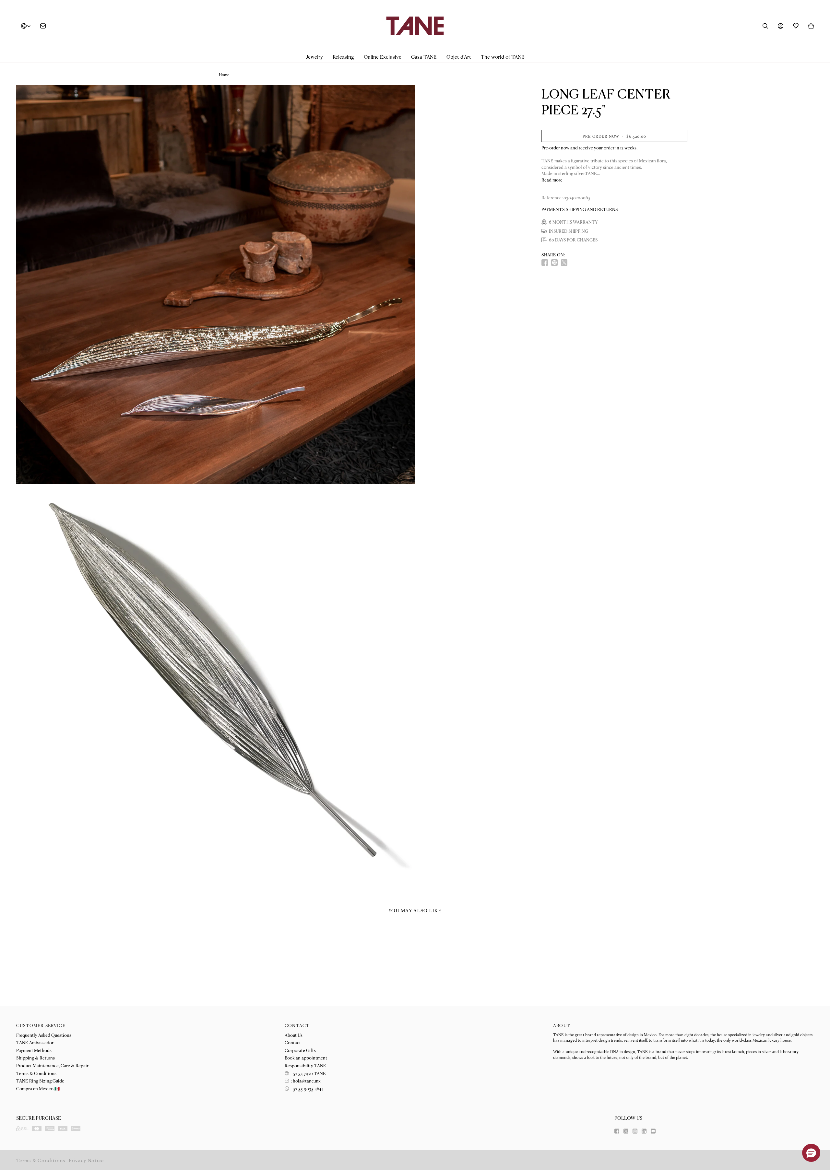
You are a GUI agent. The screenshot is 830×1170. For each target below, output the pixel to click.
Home (224, 74)
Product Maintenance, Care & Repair (52, 1065)
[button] (314, 57)
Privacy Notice (86, 1160)
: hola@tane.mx (305, 1080)
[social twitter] (564, 262)
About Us (293, 1035)
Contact (293, 1042)
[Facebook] (616, 1131)
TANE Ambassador (34, 1042)
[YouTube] (653, 1131)
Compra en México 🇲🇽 (38, 1088)
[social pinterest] (554, 262)
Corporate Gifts (300, 1050)
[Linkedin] (644, 1131)
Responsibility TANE (305, 1065)
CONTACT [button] (297, 1025)
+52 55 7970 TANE (308, 1073)
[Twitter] (625, 1131)
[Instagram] (635, 1131)
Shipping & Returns (35, 1057)
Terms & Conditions (36, 1073)
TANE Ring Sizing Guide (40, 1080)
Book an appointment (306, 1057)
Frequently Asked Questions (43, 1035)
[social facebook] (544, 262)
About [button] (561, 1025)
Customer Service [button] (40, 1025)
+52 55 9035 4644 (307, 1088)
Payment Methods (34, 1050)
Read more (552, 180)
